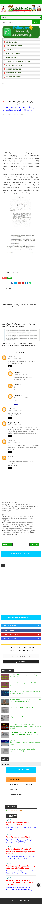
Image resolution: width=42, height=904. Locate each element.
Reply (9, 366)
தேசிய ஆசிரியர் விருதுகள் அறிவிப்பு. (19, 837)
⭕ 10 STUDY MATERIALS (12, 69)
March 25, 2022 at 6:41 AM (21, 374)
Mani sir (11, 457)
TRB (10, 102)
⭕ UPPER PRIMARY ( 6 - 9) (12, 65)
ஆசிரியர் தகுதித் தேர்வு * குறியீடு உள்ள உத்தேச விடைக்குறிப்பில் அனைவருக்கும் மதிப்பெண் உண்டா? (19, 344)
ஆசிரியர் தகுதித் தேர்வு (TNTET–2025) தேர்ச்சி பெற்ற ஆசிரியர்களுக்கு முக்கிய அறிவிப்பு (19, 325)
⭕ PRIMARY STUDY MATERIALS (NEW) (17, 61)
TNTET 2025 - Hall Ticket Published (23, 708)
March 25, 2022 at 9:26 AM (15, 442)
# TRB (10, 278)
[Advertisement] (21, 92)
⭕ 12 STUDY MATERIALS (12, 77)
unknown (11, 408)
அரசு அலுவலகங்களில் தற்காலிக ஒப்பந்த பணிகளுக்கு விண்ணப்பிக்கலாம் (20, 867)
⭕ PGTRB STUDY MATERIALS (13, 46)
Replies (11, 370)
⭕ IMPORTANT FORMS (11, 53)
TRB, (21, 114)
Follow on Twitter (9, 626)
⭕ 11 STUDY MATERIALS (12, 73)
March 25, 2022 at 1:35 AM (15, 410)
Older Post (34, 544)
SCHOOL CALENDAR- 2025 (21, 554)
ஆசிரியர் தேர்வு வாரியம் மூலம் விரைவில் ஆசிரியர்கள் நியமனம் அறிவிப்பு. (19, 306)
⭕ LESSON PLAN (9, 50)
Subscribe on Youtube (10, 634)
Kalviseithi (27, 901)
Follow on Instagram (10, 638)
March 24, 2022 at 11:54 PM (16, 359)
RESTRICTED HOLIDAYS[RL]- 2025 (21, 617)
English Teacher (14, 422)
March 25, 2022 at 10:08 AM (16, 459)
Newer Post (7, 544)
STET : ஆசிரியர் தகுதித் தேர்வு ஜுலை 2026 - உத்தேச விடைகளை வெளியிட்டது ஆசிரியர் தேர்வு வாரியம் (25, 726)
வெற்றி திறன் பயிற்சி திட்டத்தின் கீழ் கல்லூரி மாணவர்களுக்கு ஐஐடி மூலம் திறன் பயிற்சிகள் (21, 851)
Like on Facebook (8, 630)
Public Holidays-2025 (21, 770)
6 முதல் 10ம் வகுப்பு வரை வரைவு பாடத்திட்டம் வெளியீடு (17, 823)
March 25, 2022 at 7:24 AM (15, 424)
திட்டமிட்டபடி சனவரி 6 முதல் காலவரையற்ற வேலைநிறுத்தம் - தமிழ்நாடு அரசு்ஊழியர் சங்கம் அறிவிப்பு (25, 742)
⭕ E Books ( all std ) (10, 42)
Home (5, 102)
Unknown (11, 356)
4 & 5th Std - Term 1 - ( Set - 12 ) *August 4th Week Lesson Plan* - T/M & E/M (19, 882)
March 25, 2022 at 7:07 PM (21, 397)
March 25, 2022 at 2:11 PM (21, 387)
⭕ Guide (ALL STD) (10, 57)
